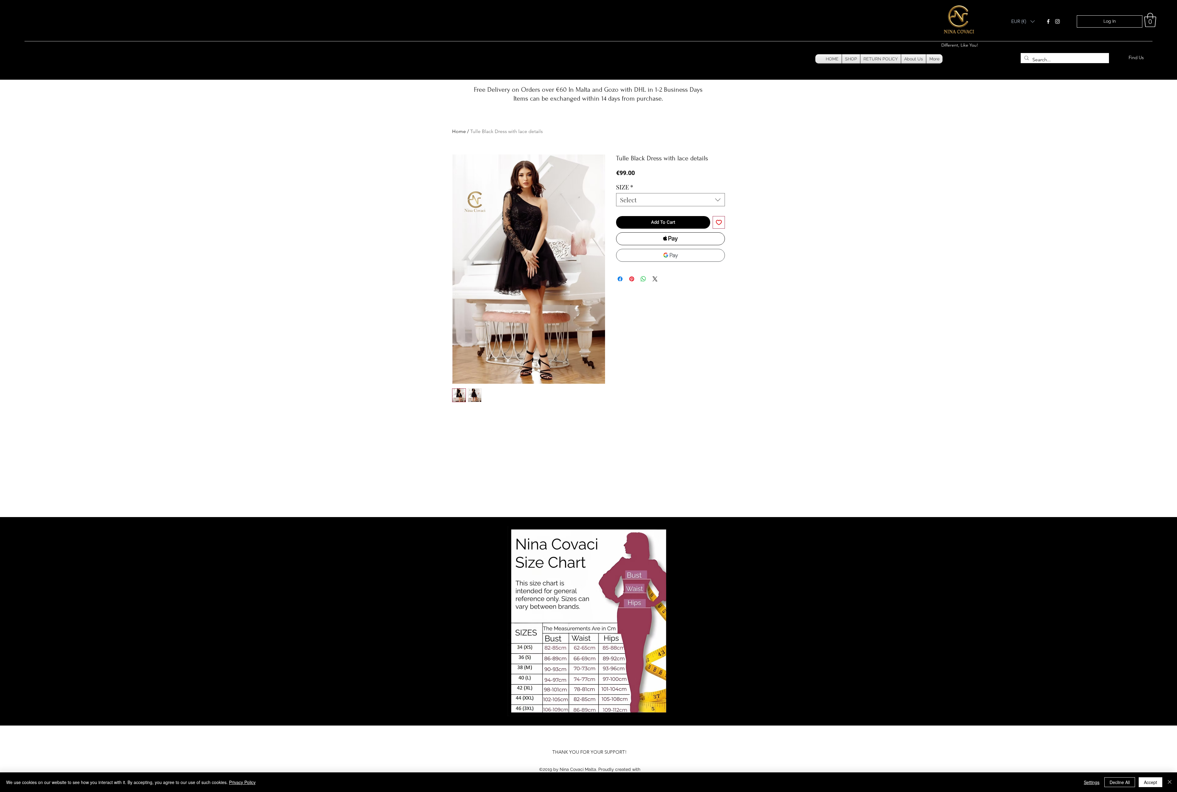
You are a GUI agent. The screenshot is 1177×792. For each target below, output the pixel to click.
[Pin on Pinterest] (631, 279)
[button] (1023, 21)
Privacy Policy (242, 782)
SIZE (624, 187)
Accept (1150, 782)
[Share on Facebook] (620, 279)
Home (459, 131)
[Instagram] (1057, 21)
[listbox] (1023, 21)
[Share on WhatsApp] (643, 279)
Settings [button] (1091, 782)
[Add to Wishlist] (719, 222)
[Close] (1169, 782)
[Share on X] (655, 279)
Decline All (1120, 782)
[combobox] (670, 199)
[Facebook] (1048, 21)
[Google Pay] (670, 255)
